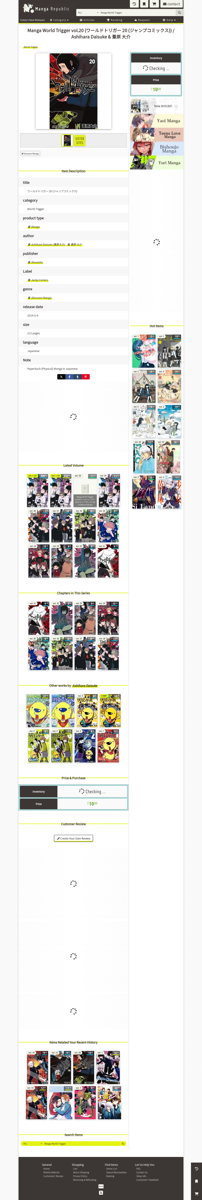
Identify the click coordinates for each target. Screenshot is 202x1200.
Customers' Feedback (147, 1179)
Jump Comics (39, 280)
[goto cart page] (154, 4)
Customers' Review (53, 1176)
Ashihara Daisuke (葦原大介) (48, 244)
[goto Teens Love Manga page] (156, 140)
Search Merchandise (116, 1172)
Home (46, 1168)
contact (173, 3)
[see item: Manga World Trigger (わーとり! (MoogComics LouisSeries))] (109, 1102)
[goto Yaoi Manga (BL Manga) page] (156, 126)
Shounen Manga (31, 153)
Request (143, 20)
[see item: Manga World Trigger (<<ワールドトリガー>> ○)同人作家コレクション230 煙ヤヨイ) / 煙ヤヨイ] (60, 1102)
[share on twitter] (61, 376)
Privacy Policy (80, 1176)
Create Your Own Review (75, 838)
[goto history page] (134, 4)
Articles (89, 20)
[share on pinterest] (86, 376)
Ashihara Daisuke (84, 685)
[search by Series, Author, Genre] (179, 12)
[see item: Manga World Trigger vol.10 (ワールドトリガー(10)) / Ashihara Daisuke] (36, 1102)
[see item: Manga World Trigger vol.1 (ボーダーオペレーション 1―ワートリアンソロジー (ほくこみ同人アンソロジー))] (108, 1067)
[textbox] (81, 1143)
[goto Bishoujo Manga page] (156, 154)
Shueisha (36, 262)
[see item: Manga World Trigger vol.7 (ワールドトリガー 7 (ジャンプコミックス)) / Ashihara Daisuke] (85, 1102)
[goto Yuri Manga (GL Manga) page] (156, 168)
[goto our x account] (101, 1192)
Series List (111, 1168)
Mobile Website (51, 1172)
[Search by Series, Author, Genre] (123, 1143)
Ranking (116, 20)
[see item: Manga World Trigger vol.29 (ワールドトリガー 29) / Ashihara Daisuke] (109, 490)
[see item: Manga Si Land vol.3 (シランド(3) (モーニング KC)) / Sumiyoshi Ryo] (144, 492)
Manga (35, 227)
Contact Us (142, 1172)
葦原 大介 (76, 244)
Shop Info (141, 1176)
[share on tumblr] (78, 376)
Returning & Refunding (84, 1179)
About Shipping (81, 1172)
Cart (75, 1168)
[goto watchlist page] (144, 4)
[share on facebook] (69, 376)
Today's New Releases (32, 20)
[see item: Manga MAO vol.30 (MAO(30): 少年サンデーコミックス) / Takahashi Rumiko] (143, 456)
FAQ (138, 1168)
